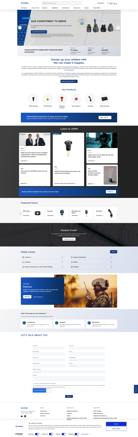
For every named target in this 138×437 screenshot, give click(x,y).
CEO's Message (97, 411)
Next (117, 213)
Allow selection (116, 428)
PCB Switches (48, 106)
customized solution (78, 73)
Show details (84, 434)
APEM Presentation (98, 413)
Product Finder (35, 8)
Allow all (116, 424)
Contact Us (43, 415)
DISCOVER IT (50, 35)
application (97, 73)
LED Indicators (76, 106)
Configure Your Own (69, 239)
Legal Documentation (72, 411)
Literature (69, 413)
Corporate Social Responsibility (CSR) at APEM (105, 418)
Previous (21, 213)
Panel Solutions (104, 106)
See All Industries (38, 296)
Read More (27, 296)
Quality (68, 415)
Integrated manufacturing (99, 415)
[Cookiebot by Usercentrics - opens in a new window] (19, 434)
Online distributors (45, 413)
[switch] (51, 434)
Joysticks (90, 106)
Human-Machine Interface (70, 67)
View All (114, 251)
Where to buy (43, 411)
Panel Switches (33, 106)
